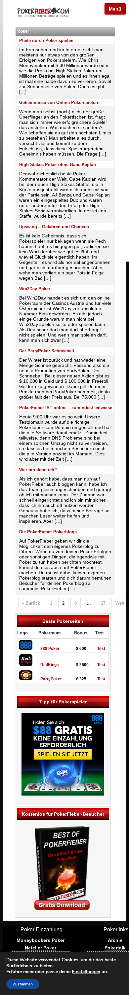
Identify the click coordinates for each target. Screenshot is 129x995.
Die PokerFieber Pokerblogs (48, 531)
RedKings (49, 664)
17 (103, 603)
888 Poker (50, 648)
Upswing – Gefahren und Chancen (54, 226)
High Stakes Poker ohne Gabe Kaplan (57, 164)
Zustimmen (23, 984)
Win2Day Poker (34, 288)
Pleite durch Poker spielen (46, 40)
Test (101, 648)
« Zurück (31, 603)
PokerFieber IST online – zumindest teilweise (65, 407)
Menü (115, 9)
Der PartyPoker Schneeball (46, 350)
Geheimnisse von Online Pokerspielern (59, 102)
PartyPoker (51, 679)
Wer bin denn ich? (38, 469)
